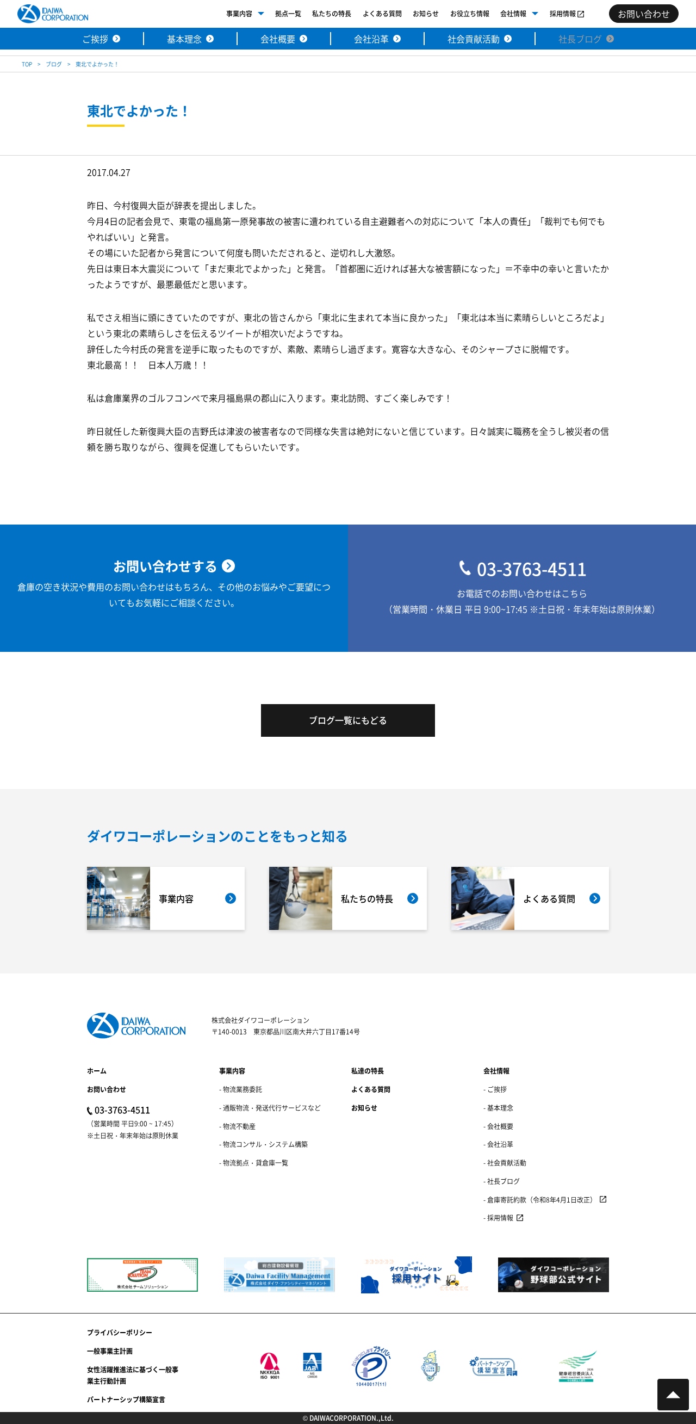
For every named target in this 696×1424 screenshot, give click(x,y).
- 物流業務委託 (240, 1089)
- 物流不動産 (237, 1126)
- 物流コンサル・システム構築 (263, 1144)
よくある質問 (382, 13)
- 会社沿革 (498, 1144)
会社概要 (277, 38)
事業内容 (239, 13)
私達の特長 (367, 1070)
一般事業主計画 (110, 1350)
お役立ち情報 (469, 13)
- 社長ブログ (501, 1181)
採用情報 (563, 13)
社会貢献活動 (474, 38)
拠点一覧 (288, 13)
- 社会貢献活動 (504, 1162)
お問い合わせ (106, 1089)
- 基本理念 (498, 1107)
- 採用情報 (498, 1217)
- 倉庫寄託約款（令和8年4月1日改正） (539, 1199)
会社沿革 (371, 38)
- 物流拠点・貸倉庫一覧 (253, 1162)
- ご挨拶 (495, 1089)
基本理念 (184, 38)
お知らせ (426, 13)
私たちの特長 (331, 13)
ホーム (97, 1070)
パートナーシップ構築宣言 (126, 1399)
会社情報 (513, 13)
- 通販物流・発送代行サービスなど (270, 1107)
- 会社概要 (498, 1126)
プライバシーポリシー (119, 1332)
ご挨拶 (95, 38)
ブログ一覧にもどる (348, 719)
